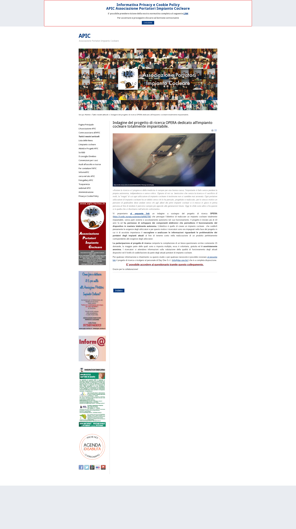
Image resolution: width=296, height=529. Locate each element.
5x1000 (82, 152)
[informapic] (92, 360)
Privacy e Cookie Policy (89, 196)
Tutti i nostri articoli (100, 115)
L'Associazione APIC (87, 128)
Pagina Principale (86, 124)
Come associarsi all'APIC (89, 132)
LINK (185, 13)
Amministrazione (86, 192)
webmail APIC (85, 188)
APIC (84, 36)
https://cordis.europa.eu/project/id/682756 (131, 216)
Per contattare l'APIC (88, 168)
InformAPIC (84, 172)
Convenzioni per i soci (88, 160)
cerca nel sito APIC (87, 176)
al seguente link (140, 213)
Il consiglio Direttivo (87, 156)
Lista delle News (86, 140)
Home (87, 115)
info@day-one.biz (180, 260)
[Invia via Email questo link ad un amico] (215, 131)
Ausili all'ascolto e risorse (90, 164)
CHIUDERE (148, 23)
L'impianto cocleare (87, 144)
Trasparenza (84, 184)
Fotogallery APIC (86, 180)
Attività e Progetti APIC (88, 148)
